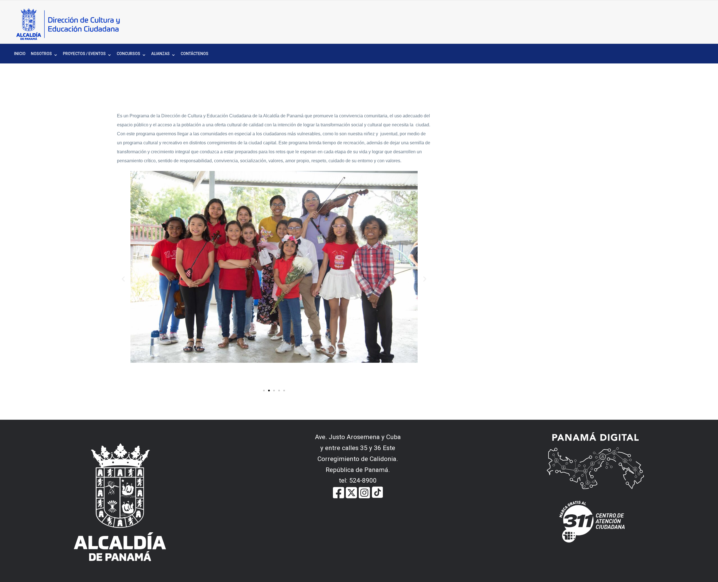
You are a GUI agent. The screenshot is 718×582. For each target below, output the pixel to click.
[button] (123, 278)
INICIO (20, 53)
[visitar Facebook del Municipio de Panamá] (338, 492)
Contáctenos (194, 53)
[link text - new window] (364, 492)
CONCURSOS (128, 53)
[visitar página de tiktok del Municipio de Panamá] (377, 492)
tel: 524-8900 (358, 480)
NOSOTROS (41, 53)
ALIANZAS (160, 53)
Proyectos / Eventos (84, 53)
